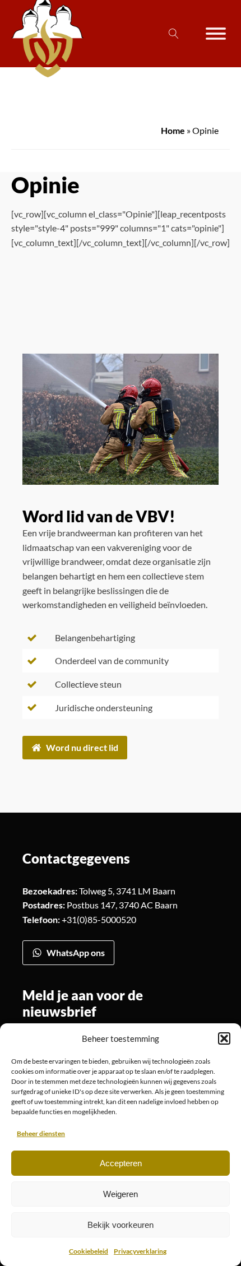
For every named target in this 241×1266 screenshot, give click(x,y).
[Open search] (174, 33)
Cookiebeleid (88, 1251)
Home (173, 130)
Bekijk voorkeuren (120, 1225)
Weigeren (120, 1194)
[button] (224, 1038)
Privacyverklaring (140, 1251)
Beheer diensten (41, 1133)
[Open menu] (216, 33)
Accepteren (121, 1163)
